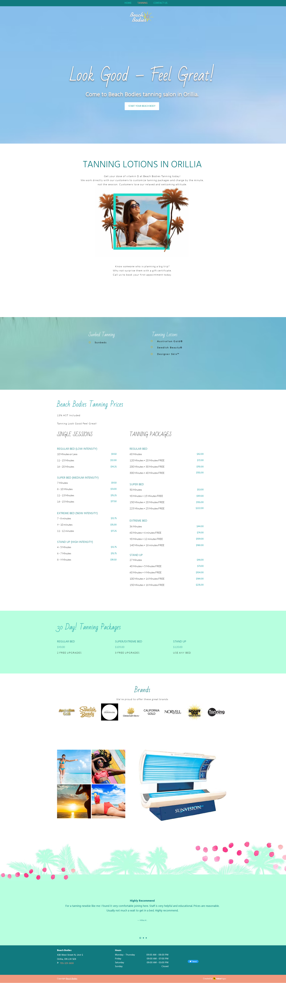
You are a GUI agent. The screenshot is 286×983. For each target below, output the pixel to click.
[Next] (269, 913)
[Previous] (16, 913)
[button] (74, 767)
